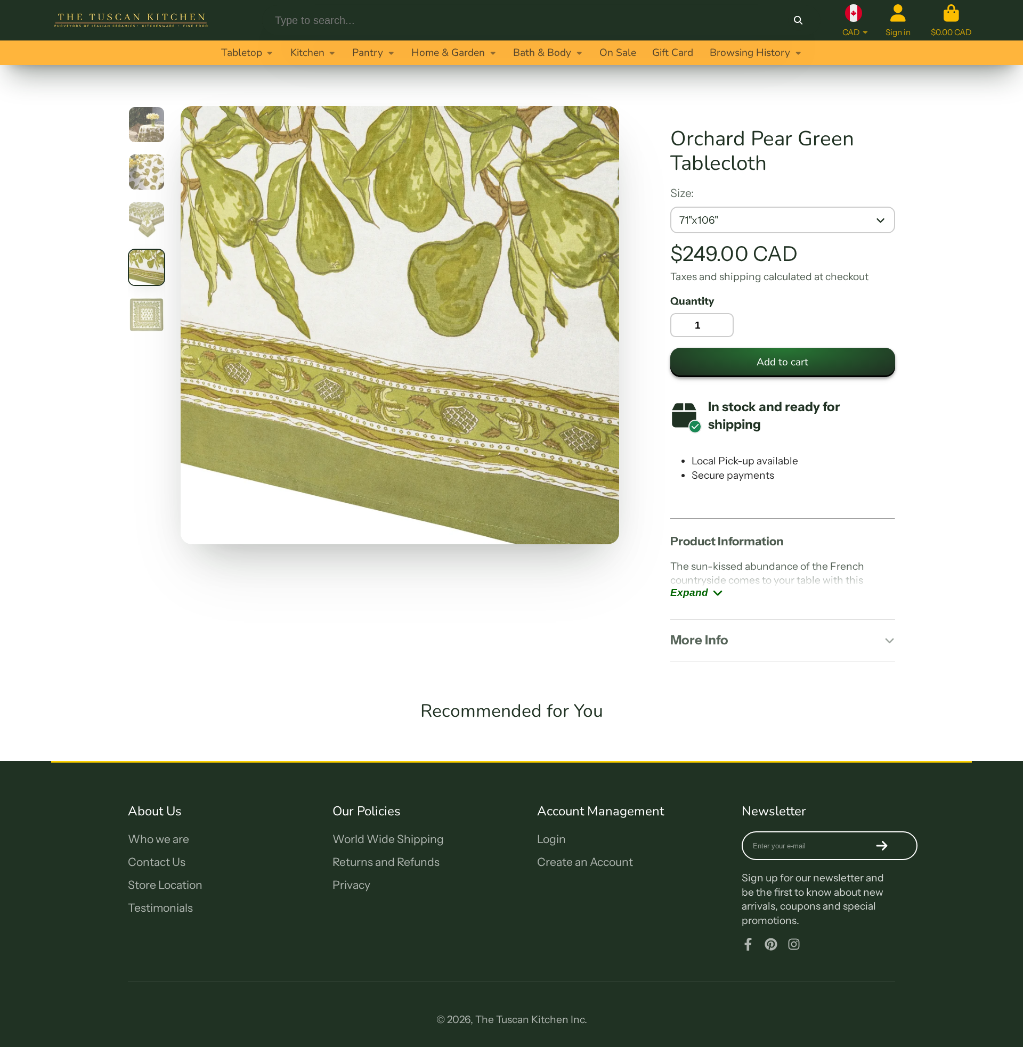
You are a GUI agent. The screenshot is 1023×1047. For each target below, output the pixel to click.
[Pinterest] (771, 944)
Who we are (158, 839)
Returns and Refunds (386, 862)
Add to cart (782, 362)
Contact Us (156, 862)
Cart (951, 20)
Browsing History (750, 53)
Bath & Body (542, 53)
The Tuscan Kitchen (522, 1019)
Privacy (351, 884)
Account (898, 20)
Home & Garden (448, 53)
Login (551, 839)
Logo (131, 20)
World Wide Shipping (388, 839)
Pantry (367, 53)
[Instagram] (793, 944)
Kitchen (307, 53)
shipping (740, 276)
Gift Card (672, 53)
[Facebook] (748, 944)
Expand (689, 592)
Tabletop (241, 53)
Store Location (165, 884)
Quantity (692, 301)
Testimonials (160, 907)
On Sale (617, 53)
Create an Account (585, 862)
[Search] (798, 20)
